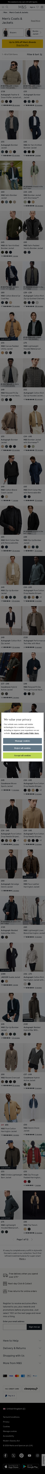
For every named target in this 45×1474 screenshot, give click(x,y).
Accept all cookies (22, 755)
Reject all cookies (22, 748)
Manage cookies (22, 741)
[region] (22, 737)
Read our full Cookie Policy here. (25, 733)
